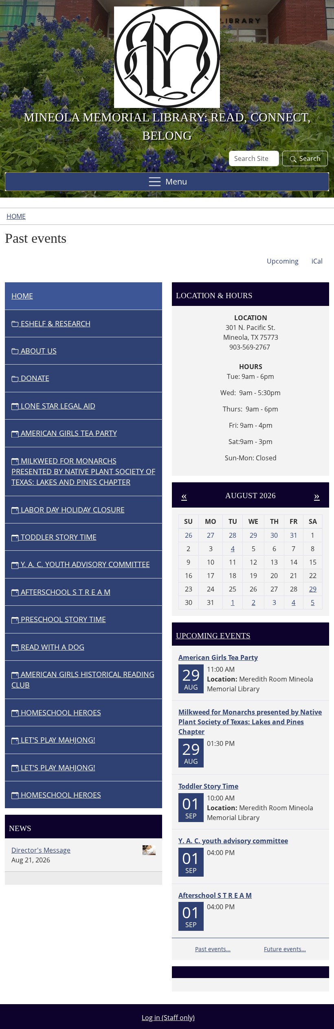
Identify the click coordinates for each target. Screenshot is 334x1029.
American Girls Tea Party (68, 433)
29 (312, 589)
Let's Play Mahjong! (57, 740)
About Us (38, 351)
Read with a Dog (51, 647)
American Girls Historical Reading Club (82, 679)
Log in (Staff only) (168, 1017)
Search (310, 158)
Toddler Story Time (58, 537)
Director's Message (40, 850)
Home (16, 216)
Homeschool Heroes (60, 712)
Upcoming (283, 261)
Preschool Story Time (62, 619)
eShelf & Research (54, 323)
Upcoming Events (213, 635)
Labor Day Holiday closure (72, 509)
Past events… (213, 949)
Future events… (285, 949)
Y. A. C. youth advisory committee (84, 564)
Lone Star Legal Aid (57, 406)
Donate (34, 378)
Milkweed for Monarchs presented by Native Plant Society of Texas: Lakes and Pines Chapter (83, 471)
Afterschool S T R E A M (64, 592)
